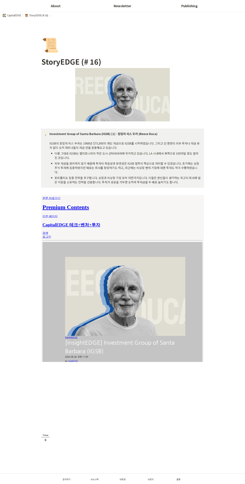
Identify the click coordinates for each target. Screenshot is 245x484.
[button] (11, 15)
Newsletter (122, 5)
